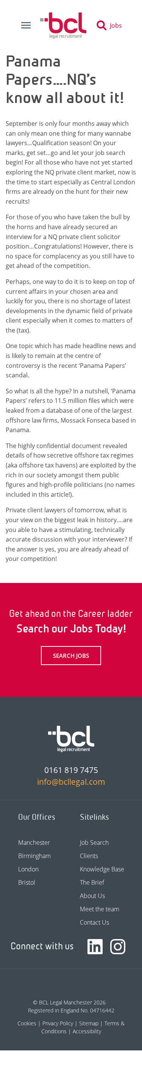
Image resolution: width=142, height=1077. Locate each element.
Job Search (94, 842)
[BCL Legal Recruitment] (71, 738)
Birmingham (34, 856)
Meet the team (99, 909)
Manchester (34, 842)
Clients (89, 856)
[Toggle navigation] (25, 25)
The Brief (92, 882)
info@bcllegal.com (71, 781)
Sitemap (88, 1023)
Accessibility (87, 1031)
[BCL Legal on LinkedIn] (95, 946)
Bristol (26, 882)
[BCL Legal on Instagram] (117, 946)
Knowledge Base (102, 869)
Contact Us (94, 922)
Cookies (26, 1023)
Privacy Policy (57, 1023)
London (28, 869)
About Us (92, 896)
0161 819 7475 (71, 770)
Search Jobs (71, 655)
